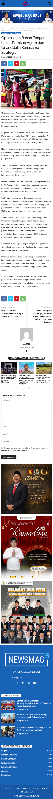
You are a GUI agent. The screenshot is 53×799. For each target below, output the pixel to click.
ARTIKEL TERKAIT (18, 358)
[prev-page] (25, 388)
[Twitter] (10, 63)
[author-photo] (26, 334)
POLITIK (36, 788)
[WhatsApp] (23, 63)
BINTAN (45, 788)
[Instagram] (24, 683)
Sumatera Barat (14, 28)
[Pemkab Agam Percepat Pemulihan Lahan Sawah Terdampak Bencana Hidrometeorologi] (44, 368)
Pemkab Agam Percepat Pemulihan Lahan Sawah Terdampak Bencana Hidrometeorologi (43, 379)
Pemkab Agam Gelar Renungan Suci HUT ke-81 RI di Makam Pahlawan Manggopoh (8, 379)
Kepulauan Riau (8, 763)
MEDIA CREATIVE (23, 788)
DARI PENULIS (36, 358)
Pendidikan (6, 775)
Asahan (4, 771)
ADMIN (10, 57)
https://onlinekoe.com (27, 347)
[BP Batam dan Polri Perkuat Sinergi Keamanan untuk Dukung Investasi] (8, 718)
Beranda (4, 28)
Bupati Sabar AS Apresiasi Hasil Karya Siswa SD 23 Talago (12, 313)
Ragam (4, 751)
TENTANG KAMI (26, 792)
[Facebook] (4, 63)
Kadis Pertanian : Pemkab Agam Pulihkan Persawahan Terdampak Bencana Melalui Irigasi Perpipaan (26, 380)
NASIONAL (9, 788)
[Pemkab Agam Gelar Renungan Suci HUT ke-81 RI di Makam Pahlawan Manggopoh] (9, 368)
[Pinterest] (16, 63)
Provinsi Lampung (9, 755)
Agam (23, 28)
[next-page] (28, 388)
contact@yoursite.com (32, 678)
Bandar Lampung (8, 759)
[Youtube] (34, 683)
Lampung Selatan (9, 767)
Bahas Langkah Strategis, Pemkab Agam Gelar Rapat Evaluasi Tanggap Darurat (42, 316)
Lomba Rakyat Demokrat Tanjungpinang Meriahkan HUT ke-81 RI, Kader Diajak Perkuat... (34, 703)
